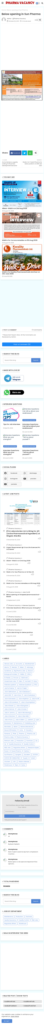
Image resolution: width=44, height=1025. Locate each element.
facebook (13, 473)
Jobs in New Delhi (23, 716)
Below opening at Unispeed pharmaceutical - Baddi (23, 596)
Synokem (27, 754)
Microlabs (7, 727)
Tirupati (25, 758)
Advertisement (29, 664)
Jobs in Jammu (9, 713)
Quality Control (29, 744)
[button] (42, 3)
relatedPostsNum (11, 1006)
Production (20, 740)
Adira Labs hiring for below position (19, 632)
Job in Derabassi (24, 692)
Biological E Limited (10, 674)
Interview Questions (25, 685)
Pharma (21, 733)
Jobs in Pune (8, 720)
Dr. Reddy (7, 678)
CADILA (22, 674)
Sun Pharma (8, 754)
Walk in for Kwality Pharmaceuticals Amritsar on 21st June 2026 (21, 273)
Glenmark (24, 678)
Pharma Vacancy (22, 737)
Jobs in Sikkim (20, 720)
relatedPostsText (30, 1006)
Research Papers (33, 747)
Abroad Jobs (8, 664)
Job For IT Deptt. (22, 688)
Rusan (6, 751)
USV (14, 761)
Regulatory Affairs (19, 747)
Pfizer (14, 733)
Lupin (37, 720)
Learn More (15, 1016)
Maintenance (18, 723)
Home (4, 10)
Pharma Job (31, 733)
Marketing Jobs (30, 723)
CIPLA (29, 674)
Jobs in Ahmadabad (11, 702)
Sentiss (26, 751)
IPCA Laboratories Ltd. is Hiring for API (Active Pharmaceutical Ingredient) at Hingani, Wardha (23, 533)
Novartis (29, 730)
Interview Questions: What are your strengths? (11, 452)
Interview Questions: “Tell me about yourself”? (30, 452)
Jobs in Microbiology (24, 713)
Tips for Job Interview (11, 424)
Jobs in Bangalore (22, 706)
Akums (6, 667)
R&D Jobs (7, 747)
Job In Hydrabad (29, 695)
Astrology (30, 667)
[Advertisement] (22, 47)
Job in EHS (7, 695)
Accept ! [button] (7, 1021)
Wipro (16, 765)
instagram (14, 479)
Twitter (24, 152)
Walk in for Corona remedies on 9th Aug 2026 (19, 240)
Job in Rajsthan (23, 699)
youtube (33, 479)
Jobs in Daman (9, 709)
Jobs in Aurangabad (28, 702)
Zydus (23, 765)
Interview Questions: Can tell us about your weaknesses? (31, 426)
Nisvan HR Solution (10, 730)
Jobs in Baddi (8, 706)
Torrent (32, 758)
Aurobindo (7, 671)
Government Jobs (10, 681)
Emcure (15, 678)
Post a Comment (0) (22, 344)
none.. (21, 730)
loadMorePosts (10, 1001)
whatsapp (33, 473)
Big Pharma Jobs (19, 671)
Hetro (20, 681)
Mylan (16, 727)
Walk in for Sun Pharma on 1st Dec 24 (20, 572)
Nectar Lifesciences (27, 727)
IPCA (35, 685)
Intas (35, 681)
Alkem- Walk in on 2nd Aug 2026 (14, 208)
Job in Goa (17, 695)
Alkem (22, 667)
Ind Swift (28, 681)
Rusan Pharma (16, 751)
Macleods (7, 723)
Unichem (7, 761)
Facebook (16, 153)
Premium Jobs (9, 740)
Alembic (14, 667)
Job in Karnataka (10, 699)
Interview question (10, 685)
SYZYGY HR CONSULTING (12, 758)
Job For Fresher (9, 688)
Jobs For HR (35, 699)
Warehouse (8, 765)
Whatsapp (30, 152)
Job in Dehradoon (10, 692)
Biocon (30, 671)
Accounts (19, 664)
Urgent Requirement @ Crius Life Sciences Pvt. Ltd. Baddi (23, 548)
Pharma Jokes (9, 737)
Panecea (7, 733)
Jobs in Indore (21, 709)
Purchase (29, 740)
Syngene (18, 754)
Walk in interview (24, 761)
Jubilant (30, 720)
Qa (36, 740)
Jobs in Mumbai (9, 716)
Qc (5, 744)
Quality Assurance (15, 744)
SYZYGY (35, 754)
